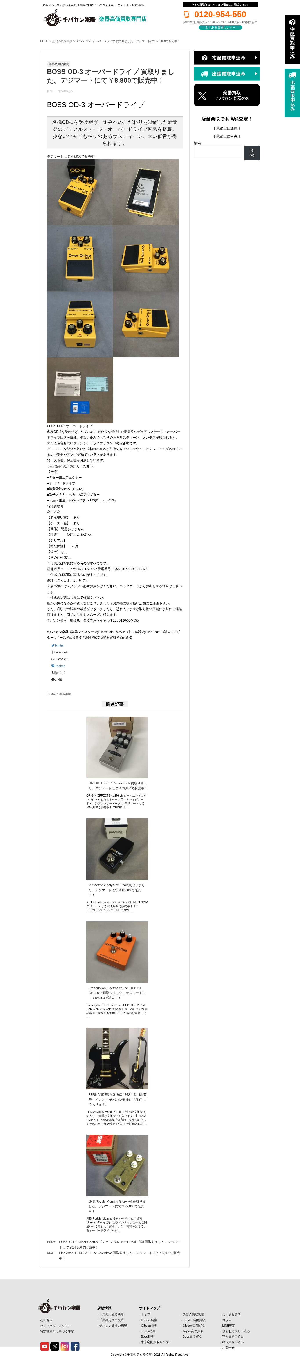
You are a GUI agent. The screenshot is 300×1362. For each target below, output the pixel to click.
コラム (226, 1320)
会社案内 (46, 1320)
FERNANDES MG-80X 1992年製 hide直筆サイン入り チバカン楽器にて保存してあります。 (118, 1099)
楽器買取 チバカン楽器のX (232, 95)
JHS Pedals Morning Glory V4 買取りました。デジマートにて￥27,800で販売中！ (117, 1206)
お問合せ (228, 1347)
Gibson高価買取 (194, 1325)
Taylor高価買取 (193, 1331)
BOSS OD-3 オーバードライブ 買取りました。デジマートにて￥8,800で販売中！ (128, 41)
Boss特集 (147, 1336)
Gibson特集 (149, 1325)
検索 (197, 143)
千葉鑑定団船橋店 (227, 128)
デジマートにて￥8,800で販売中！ (72, 156)
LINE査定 (228, 1325)
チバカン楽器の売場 (113, 1325)
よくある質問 (231, 1314)
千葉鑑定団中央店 (227, 136)
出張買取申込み (233, 1342)
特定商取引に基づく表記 (57, 1331)
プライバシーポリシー (55, 1326)
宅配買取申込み (233, 1336)
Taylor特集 (148, 1331)
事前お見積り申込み (236, 1331)
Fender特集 (149, 1320)
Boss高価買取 (192, 1336)
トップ (145, 1314)
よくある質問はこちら (220, 27)
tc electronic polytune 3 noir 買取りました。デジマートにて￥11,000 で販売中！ (117, 890)
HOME (44, 41)
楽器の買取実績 (62, 41)
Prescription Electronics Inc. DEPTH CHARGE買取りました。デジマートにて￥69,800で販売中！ (117, 993)
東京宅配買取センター (156, 1342)
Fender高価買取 (194, 1320)
